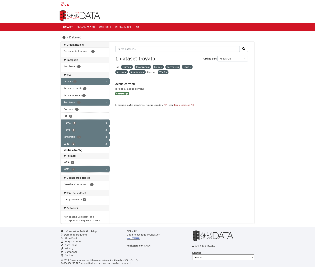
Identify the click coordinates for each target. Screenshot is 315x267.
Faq (137, 27)
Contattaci (70, 252)
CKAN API (132, 231)
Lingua (196, 252)
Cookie (68, 255)
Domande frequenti (75, 234)
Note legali (70, 245)
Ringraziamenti (73, 241)
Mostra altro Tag (73, 150)
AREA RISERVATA (205, 246)
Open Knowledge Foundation (143, 234)
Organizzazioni (86, 27)
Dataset (68, 27)
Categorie (105, 27)
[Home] (64, 37)
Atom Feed (70, 238)
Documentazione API (183, 105)
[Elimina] (130, 67)
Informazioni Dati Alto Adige (80, 231)
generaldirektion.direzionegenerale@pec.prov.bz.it (106, 263)
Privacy (68, 248)
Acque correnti (125, 84)
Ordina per (209, 58)
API (165, 105)
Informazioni (123, 27)
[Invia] (243, 49)
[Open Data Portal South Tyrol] (79, 15)
